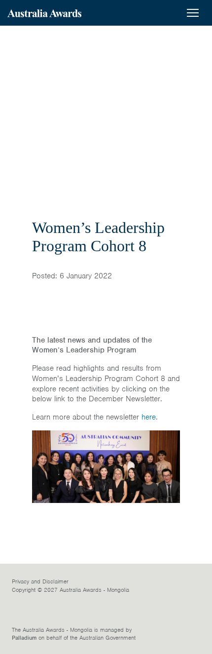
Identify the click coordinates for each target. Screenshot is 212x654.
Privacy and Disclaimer (40, 581)
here (148, 417)
